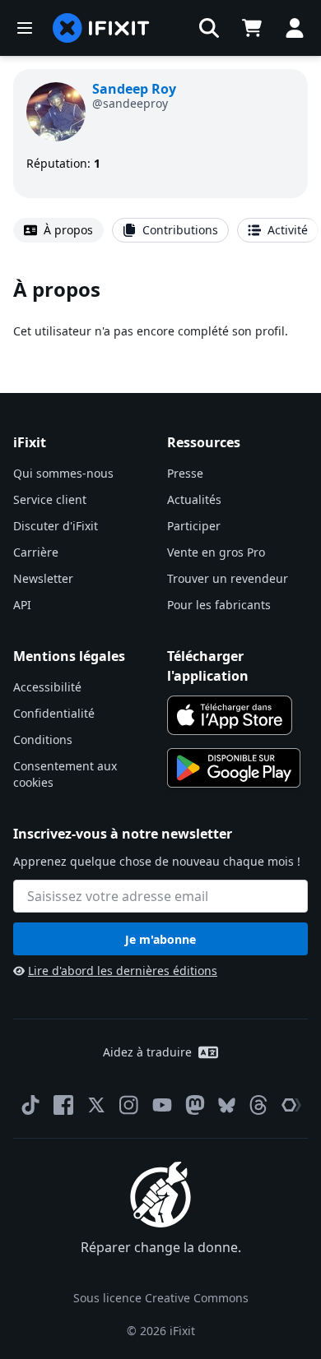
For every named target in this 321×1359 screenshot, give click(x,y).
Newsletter (43, 578)
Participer (194, 526)
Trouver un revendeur (227, 578)
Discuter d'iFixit (55, 526)
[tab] (58, 230)
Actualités (194, 499)
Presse (185, 473)
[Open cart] (251, 28)
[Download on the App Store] (229, 715)
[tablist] (160, 230)
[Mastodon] (195, 1105)
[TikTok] (30, 1105)
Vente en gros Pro (216, 552)
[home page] (101, 28)
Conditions (42, 739)
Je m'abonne (160, 939)
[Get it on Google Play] (233, 768)
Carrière (35, 552)
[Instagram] (129, 1105)
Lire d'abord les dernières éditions (122, 970)
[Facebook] (63, 1105)
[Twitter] (96, 1105)
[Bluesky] (226, 1105)
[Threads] (258, 1105)
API (22, 604)
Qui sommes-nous (63, 473)
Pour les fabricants (219, 604)
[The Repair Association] (291, 1105)
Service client (49, 499)
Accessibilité (47, 687)
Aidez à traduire (147, 1052)
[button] (209, 28)
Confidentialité (54, 713)
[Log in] (294, 28)
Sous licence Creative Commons (161, 1298)
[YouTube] (162, 1105)
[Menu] (25, 28)
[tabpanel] (160, 307)
